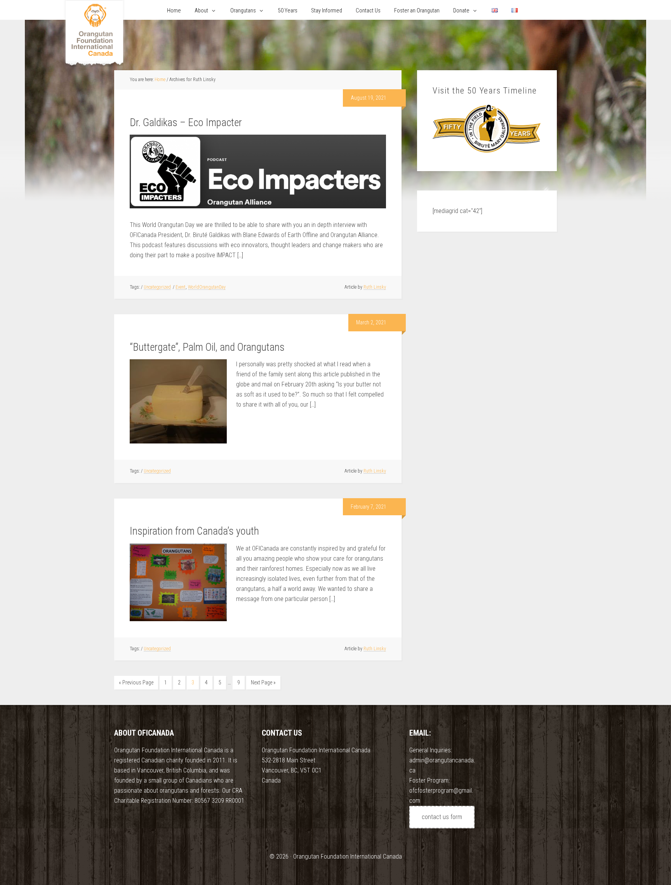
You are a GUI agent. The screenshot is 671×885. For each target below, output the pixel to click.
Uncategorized (157, 287)
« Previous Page (136, 682)
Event (181, 287)
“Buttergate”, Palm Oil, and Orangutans (207, 347)
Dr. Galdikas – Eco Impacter (186, 122)
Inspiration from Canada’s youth (194, 531)
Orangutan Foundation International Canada (94, 34)
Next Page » (263, 682)
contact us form (442, 817)
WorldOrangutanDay (207, 287)
